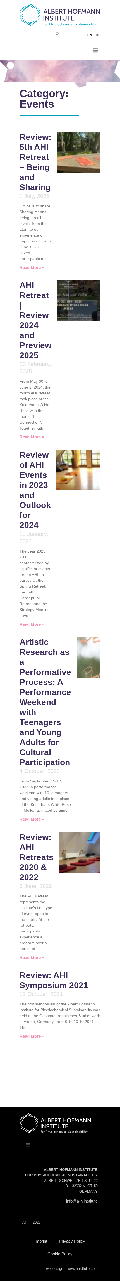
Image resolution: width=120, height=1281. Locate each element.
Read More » (32, 267)
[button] (95, 50)
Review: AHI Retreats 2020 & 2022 (37, 857)
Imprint (41, 1241)
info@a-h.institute (82, 1201)
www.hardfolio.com (83, 1269)
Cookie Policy (60, 1253)
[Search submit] (57, 34)
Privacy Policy (72, 1241)
